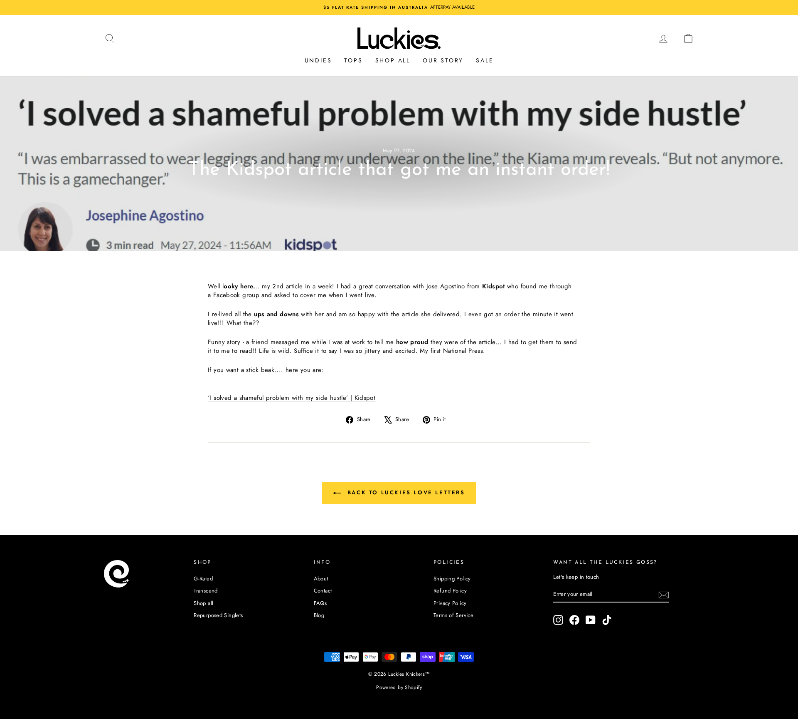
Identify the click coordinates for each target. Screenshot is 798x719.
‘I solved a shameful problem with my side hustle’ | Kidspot (291, 397)
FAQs (320, 603)
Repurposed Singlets (218, 615)
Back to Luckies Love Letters (405, 492)
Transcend (205, 591)
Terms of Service (453, 615)
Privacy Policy (449, 603)
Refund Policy (450, 591)
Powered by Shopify (399, 687)
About (321, 579)
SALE (484, 60)
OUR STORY (443, 60)
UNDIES (318, 60)
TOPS (353, 60)
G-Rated (203, 579)
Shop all (203, 603)
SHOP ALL (392, 60)
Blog (319, 615)
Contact (323, 591)
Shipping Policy (452, 579)
